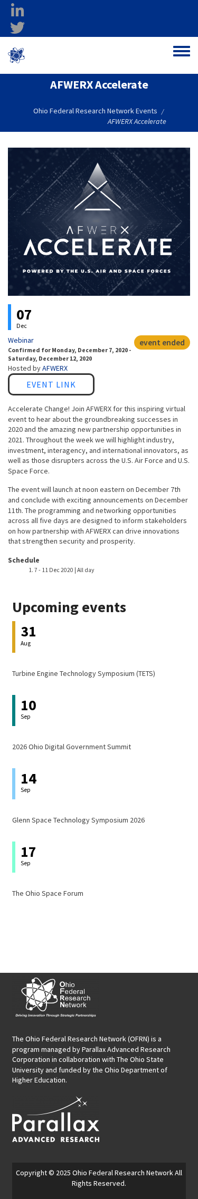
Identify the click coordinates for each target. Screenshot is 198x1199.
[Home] (16, 55)
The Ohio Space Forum (47, 893)
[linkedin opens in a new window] (17, 11)
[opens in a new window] (55, 1118)
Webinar (21, 340)
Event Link (51, 384)
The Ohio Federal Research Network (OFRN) (80, 1038)
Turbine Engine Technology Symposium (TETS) (83, 673)
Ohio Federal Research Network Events (95, 110)
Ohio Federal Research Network (70, 55)
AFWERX (55, 368)
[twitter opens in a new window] (17, 28)
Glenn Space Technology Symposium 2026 (78, 820)
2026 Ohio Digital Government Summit (71, 746)
